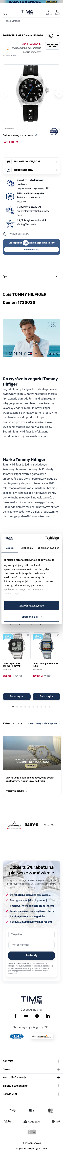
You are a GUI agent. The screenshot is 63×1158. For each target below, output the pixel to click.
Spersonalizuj (30, 616)
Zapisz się (31, 955)
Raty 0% (35, 161)
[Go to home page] (27, 12)
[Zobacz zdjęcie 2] (31, 118)
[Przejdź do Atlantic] (14, 825)
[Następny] (59, 93)
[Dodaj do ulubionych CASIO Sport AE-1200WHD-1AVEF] (28, 635)
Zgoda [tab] (10, 547)
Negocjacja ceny (35, 170)
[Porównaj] (51, 35)
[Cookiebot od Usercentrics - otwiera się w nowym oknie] (45, 538)
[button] (31, 93)
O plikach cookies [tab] (48, 547)
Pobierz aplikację (31, 249)
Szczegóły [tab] (27, 547)
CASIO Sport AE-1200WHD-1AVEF (11, 664)
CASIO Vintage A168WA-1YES (45, 664)
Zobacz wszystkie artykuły (44, 723)
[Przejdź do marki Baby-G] (31, 824)
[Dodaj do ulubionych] (58, 35)
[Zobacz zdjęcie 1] (27, 118)
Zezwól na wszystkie (31, 605)
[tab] (31, 276)
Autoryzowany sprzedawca (18, 135)
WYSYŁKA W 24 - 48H (52, 46)
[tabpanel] (31, 417)
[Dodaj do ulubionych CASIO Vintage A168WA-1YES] (57, 635)
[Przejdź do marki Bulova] (49, 825)
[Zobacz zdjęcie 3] (35, 118)
